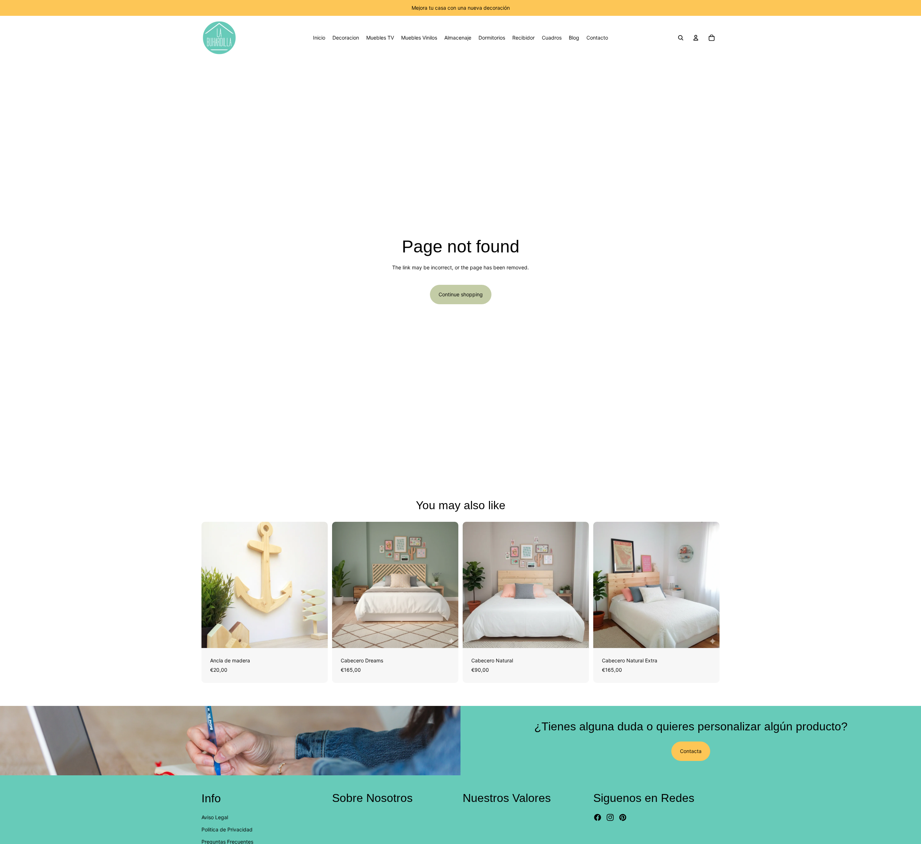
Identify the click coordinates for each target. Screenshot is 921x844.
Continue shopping (461, 294)
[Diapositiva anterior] (212, 585)
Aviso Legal (214, 817)
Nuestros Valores (507, 797)
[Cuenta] (696, 38)
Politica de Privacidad (227, 829)
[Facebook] (597, 817)
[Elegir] (316, 636)
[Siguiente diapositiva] (317, 585)
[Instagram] (610, 817)
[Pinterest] (622, 817)
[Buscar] (681, 38)
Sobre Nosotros (372, 797)
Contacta (691, 751)
